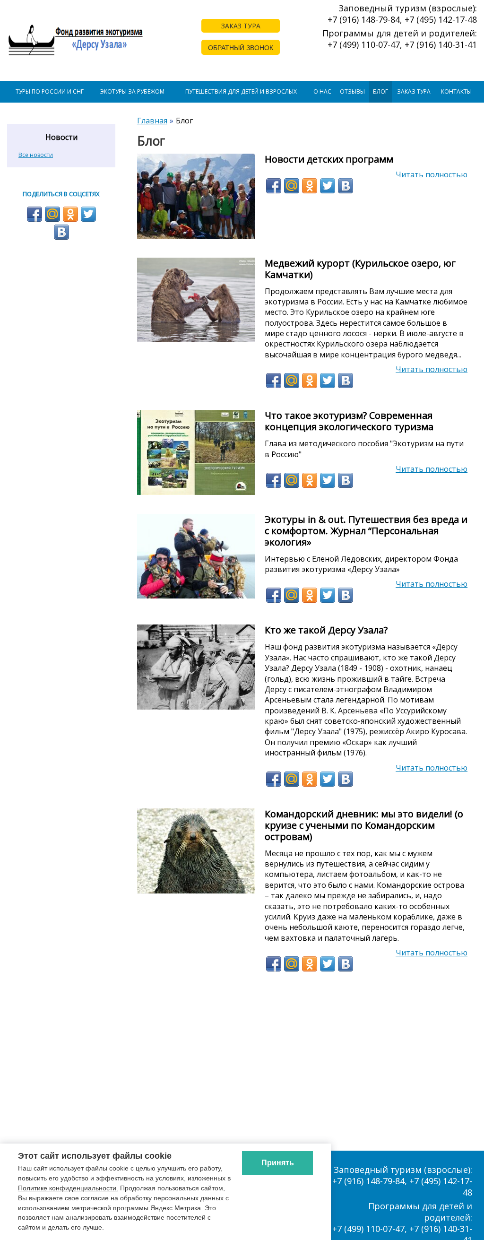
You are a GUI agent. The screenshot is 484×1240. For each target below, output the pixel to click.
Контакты (456, 91)
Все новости (35, 155)
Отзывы (352, 91)
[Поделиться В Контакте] (345, 185)
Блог (380, 91)
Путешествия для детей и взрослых (241, 91)
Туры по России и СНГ (50, 91)
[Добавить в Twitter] (327, 185)
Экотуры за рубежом (132, 91)
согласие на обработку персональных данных (152, 1198)
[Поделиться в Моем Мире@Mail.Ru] (291, 185)
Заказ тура (414, 91)
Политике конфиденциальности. (68, 1188)
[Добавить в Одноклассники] (309, 185)
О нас (322, 91)
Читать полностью (431, 174)
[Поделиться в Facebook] (273, 185)
